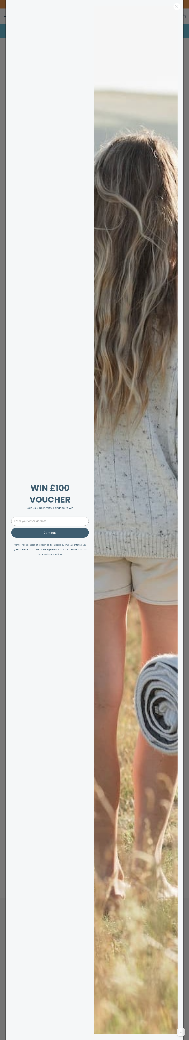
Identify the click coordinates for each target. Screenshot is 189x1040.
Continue (50, 533)
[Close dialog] (176, 6)
